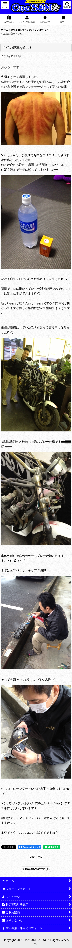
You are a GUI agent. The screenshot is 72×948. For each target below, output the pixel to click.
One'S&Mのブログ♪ (37, 869)
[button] (5, 5)
